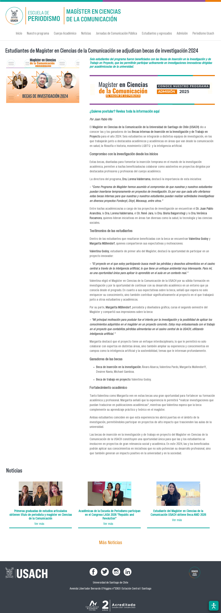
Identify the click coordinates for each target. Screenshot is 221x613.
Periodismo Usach (203, 33)
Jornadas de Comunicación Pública (116, 33)
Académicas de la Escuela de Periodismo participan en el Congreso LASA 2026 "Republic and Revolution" (109, 515)
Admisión (182, 33)
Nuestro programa (38, 33)
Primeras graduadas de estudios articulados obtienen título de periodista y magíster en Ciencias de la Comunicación (40, 515)
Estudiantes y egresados (157, 33)
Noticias (86, 33)
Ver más (39, 524)
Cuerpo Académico (65, 33)
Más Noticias (110, 543)
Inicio (19, 33)
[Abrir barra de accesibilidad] (214, 606)
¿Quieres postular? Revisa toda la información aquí (124, 111)
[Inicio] (79, 16)
